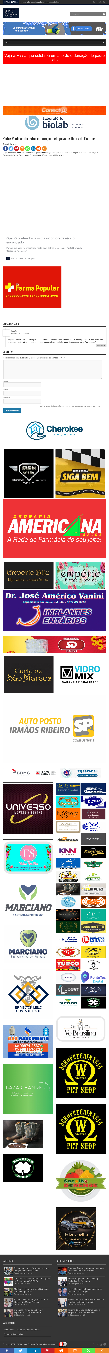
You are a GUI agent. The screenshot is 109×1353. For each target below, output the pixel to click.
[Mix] (22, 148)
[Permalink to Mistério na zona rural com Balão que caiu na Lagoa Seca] (8, 1296)
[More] (44, 148)
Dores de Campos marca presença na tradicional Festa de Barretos (86, 1269)
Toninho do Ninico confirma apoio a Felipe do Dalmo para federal (84, 1311)
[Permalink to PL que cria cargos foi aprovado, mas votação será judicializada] (8, 1275)
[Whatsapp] (27, 148)
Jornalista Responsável (13, 1334)
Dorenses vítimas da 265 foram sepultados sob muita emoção (28, 1311)
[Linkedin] (33, 148)
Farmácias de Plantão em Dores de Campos (22, 1330)
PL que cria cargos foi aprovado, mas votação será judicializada (31, 1269)
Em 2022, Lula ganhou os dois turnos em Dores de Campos (85, 1290)
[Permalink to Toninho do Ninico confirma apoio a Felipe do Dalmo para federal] (62, 1316)
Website (6, 398)
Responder (101, 345)
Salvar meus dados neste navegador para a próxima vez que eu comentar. (70, 406)
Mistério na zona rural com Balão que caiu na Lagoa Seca (31, 1290)
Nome (5, 381)
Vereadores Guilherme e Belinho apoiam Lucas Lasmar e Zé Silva (45, 2)
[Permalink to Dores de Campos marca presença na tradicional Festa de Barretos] (62, 1275)
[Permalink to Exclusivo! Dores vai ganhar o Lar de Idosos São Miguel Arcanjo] (8, 1306)
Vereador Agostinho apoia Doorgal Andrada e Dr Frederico (83, 1279)
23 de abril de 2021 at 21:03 (20, 333)
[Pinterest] (16, 148)
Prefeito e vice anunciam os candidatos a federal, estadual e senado (86, 1300)
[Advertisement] (54, 86)
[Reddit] (38, 148)
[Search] (104, 14)
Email (5, 390)
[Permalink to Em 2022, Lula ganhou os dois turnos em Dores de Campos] (62, 1296)
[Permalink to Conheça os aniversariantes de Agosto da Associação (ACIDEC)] (8, 1285)
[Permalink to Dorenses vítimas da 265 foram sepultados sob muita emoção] (8, 1316)
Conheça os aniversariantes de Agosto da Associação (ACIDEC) (32, 1279)
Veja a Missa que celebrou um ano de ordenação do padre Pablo (54, 57)
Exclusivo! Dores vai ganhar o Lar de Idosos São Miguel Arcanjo (31, 1300)
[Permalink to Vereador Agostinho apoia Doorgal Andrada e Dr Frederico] (62, 1285)
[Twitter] (11, 148)
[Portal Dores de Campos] (11, 16)
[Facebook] (5, 148)
